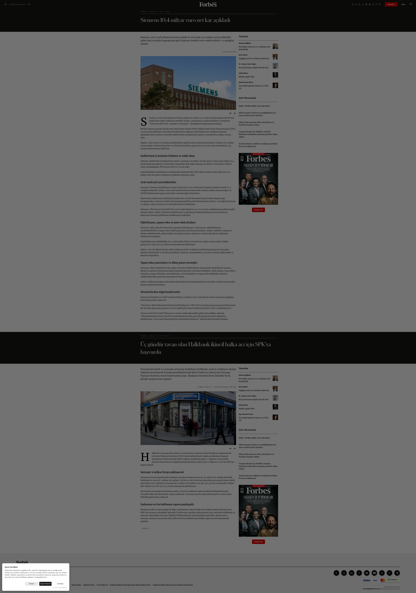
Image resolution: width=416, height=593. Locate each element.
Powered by (59, 587)
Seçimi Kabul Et (45, 584)
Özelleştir (60, 584)
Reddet (31, 584)
